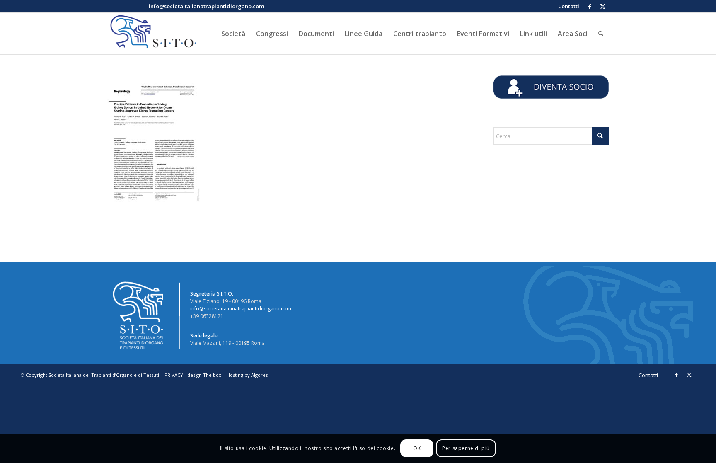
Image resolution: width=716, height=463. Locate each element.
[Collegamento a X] (602, 6)
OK (417, 448)
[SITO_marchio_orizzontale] (152, 33)
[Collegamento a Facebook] (590, 6)
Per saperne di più (466, 448)
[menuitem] (566, 6)
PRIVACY (173, 375)
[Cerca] (601, 33)
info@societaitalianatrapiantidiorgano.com (240, 308)
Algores (259, 375)
